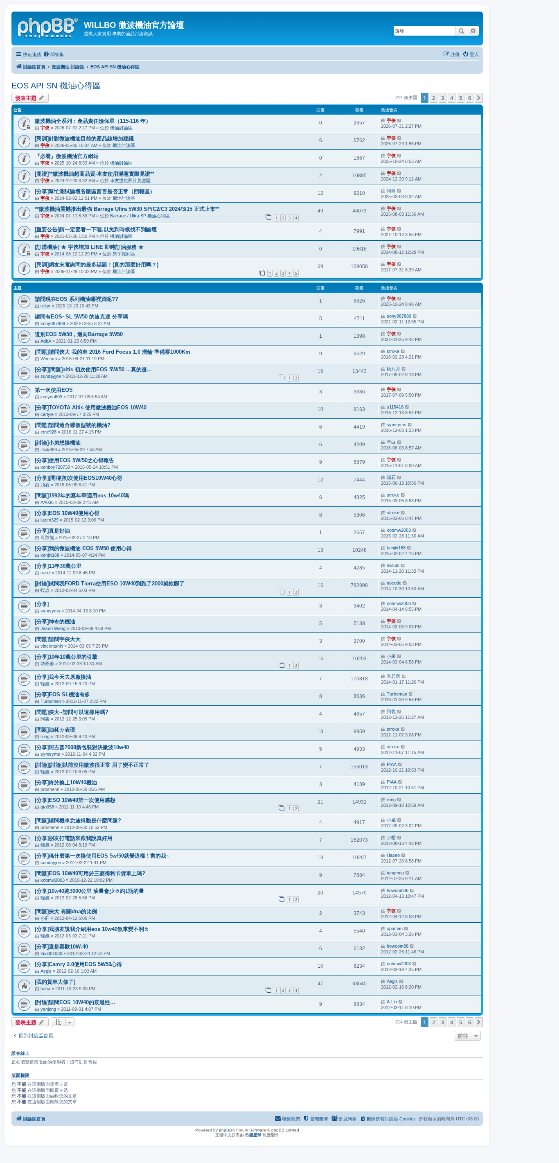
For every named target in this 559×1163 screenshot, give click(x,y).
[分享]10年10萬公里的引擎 (66, 657)
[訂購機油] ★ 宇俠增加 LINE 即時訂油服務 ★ (89, 247)
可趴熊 (47, 537)
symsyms (396, 424)
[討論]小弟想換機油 (58, 443)
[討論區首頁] (49, 27)
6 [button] (469, 98)
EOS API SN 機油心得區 (56, 85)
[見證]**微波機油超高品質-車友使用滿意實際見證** (94, 174)
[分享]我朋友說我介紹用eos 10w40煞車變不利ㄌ (92, 929)
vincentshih (52, 646)
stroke (393, 351)
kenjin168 (50, 555)
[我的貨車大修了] (55, 982)
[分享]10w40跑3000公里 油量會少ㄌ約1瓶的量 (89, 891)
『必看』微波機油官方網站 (67, 156)
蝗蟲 (45, 590)
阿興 (391, 190)
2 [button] (433, 98)
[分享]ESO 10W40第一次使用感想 (75, 800)
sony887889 (53, 323)
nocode (394, 582)
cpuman (395, 928)
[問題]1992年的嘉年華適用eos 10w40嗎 (82, 495)
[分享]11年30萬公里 (58, 566)
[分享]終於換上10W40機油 (66, 782)
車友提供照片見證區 (130, 180)
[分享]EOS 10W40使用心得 (67, 513)
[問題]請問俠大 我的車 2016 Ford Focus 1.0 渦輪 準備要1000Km (112, 352)
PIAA (392, 764)
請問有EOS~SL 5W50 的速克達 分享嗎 (81, 317)
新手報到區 (124, 253)
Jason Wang (53, 628)
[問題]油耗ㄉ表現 (55, 730)
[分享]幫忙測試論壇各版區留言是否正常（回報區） (95, 191)
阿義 (45, 718)
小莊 (45, 918)
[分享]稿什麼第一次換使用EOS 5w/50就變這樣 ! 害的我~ (102, 856)
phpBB (225, 1130)
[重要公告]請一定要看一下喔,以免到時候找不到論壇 (96, 229)
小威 (391, 819)
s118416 (395, 406)
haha (45, 988)
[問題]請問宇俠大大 (58, 639)
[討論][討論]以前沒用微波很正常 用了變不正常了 (92, 765)
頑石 (45, 484)
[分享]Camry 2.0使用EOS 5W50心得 (78, 964)
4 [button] (451, 98)
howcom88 (397, 890)
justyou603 (51, 396)
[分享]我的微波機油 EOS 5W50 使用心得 (83, 548)
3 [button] (442, 98)
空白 (391, 442)
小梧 (391, 837)
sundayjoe (51, 376)
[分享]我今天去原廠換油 (63, 677)
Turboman (51, 701)
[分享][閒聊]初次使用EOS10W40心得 (78, 478)
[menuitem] (53, 54)
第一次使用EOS (54, 390)
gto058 (47, 806)
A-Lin (392, 1001)
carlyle (47, 414)
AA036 (47, 502)
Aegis (46, 971)
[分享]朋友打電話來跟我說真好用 (74, 838)
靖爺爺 (47, 663)
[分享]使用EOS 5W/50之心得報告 (74, 460)
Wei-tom (49, 358)
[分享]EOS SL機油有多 (62, 694)
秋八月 (393, 368)
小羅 (391, 656)
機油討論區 (121, 127)
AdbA (46, 341)
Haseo (393, 855)
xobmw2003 (399, 530)
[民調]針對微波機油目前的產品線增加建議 (84, 138)
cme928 (48, 431)
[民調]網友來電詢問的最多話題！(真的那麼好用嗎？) (96, 265)
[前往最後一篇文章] (399, 120)
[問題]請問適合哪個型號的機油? (72, 425)
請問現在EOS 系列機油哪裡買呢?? (76, 299)
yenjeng (48, 1009)
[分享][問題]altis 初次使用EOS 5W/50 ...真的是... (93, 369)
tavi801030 (51, 953)
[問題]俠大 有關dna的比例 (66, 911)
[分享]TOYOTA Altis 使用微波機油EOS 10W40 (91, 407)
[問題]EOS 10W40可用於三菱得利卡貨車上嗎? (90, 873)
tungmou (395, 872)
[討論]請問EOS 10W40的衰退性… (75, 1002)
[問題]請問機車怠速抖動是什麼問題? (78, 820)
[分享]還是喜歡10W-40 (61, 947)
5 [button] (460, 98)
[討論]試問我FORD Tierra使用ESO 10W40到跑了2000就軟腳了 (110, 583)
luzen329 (50, 519)
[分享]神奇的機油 (55, 622)
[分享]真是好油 (52, 531)
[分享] (42, 604)
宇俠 (45, 127)
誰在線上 (20, 1053)
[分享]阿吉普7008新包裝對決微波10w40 (82, 747)
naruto (393, 565)
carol (45, 572)
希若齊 (393, 676)
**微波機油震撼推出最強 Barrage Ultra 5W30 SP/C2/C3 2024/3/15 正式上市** (127, 209)
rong (45, 736)
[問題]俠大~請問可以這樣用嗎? (71, 712)
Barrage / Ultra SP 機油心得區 (140, 215)
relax (45, 305)
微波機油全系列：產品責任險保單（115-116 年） (93, 121)
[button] (479, 98)
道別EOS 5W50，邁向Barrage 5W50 (79, 334)
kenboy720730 (55, 467)
